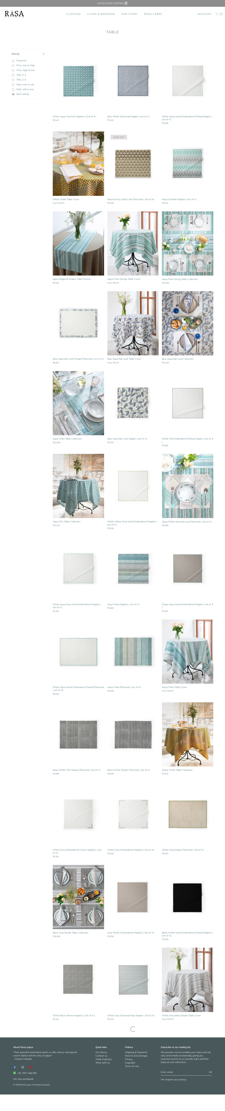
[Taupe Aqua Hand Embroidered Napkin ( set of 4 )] (187, 569)
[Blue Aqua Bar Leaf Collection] (187, 323)
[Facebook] (14, 1067)
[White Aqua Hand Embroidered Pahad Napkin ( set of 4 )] (187, 81)
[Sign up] (210, 1072)
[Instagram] (22, 1067)
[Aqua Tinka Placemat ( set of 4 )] (133, 652)
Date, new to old (25, 84)
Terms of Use (132, 1066)
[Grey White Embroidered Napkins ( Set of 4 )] (133, 897)
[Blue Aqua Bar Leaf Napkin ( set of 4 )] (133, 403)
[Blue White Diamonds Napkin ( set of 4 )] (133, 81)
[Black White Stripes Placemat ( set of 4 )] (133, 734)
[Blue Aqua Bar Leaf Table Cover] (133, 323)
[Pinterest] (30, 1067)
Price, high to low (25, 70)
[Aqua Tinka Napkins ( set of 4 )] (133, 569)
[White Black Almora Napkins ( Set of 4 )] (78, 980)
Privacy (129, 1059)
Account (205, 14)
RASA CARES (153, 14)
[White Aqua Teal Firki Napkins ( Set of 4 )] (78, 81)
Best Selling (22, 94)
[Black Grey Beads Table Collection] (78, 897)
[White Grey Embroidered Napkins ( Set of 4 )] (133, 814)
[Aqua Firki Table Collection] (78, 486)
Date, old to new (25, 89)
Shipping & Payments (136, 1052)
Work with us (103, 1062)
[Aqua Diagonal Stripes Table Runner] (78, 243)
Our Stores (101, 1052)
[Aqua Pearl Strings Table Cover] (133, 243)
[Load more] (133, 1029)
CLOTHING (73, 14)
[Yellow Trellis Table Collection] (187, 734)
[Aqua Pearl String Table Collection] (187, 243)
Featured (21, 60)
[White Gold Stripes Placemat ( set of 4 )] (187, 814)
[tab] (28, 78)
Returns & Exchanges (136, 1055)
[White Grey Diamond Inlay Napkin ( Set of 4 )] (133, 980)
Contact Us (101, 1055)
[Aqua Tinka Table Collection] (78, 403)
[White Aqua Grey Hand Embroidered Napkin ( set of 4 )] (78, 569)
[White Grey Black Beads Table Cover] (187, 980)
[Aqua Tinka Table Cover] (187, 652)
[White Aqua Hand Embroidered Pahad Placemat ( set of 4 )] (78, 652)
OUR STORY (129, 14)
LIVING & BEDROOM (101, 14)
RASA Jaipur (26, 1084)
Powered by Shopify (41, 1084)
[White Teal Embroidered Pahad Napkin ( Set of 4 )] (187, 403)
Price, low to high (25, 65)
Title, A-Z (21, 74)
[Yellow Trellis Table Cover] (78, 163)
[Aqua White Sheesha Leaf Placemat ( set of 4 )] (187, 486)
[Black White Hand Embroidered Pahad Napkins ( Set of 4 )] (187, 897)
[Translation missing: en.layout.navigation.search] (217, 14)
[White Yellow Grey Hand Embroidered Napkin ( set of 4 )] (133, 486)
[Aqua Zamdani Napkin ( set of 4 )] (187, 163)
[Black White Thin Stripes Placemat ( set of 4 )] (78, 734)
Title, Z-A (21, 79)
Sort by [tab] (15, 53)
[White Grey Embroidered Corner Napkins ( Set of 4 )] (78, 814)
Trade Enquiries (104, 1059)
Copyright (130, 1062)
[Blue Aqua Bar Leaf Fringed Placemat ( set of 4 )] (78, 323)
